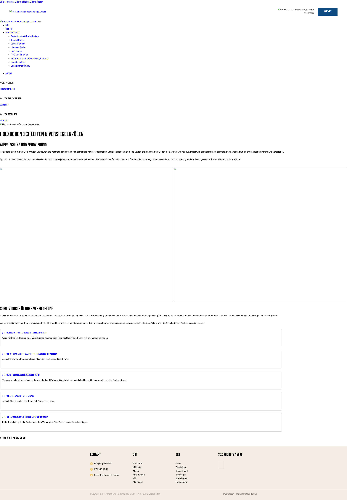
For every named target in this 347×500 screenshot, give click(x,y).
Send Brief (4, 105)
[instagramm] (221, 465)
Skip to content (7, 2)
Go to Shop (4, 120)
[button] (141, 333)
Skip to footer (36, 2)
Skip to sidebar (22, 2)
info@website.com (7, 89)
